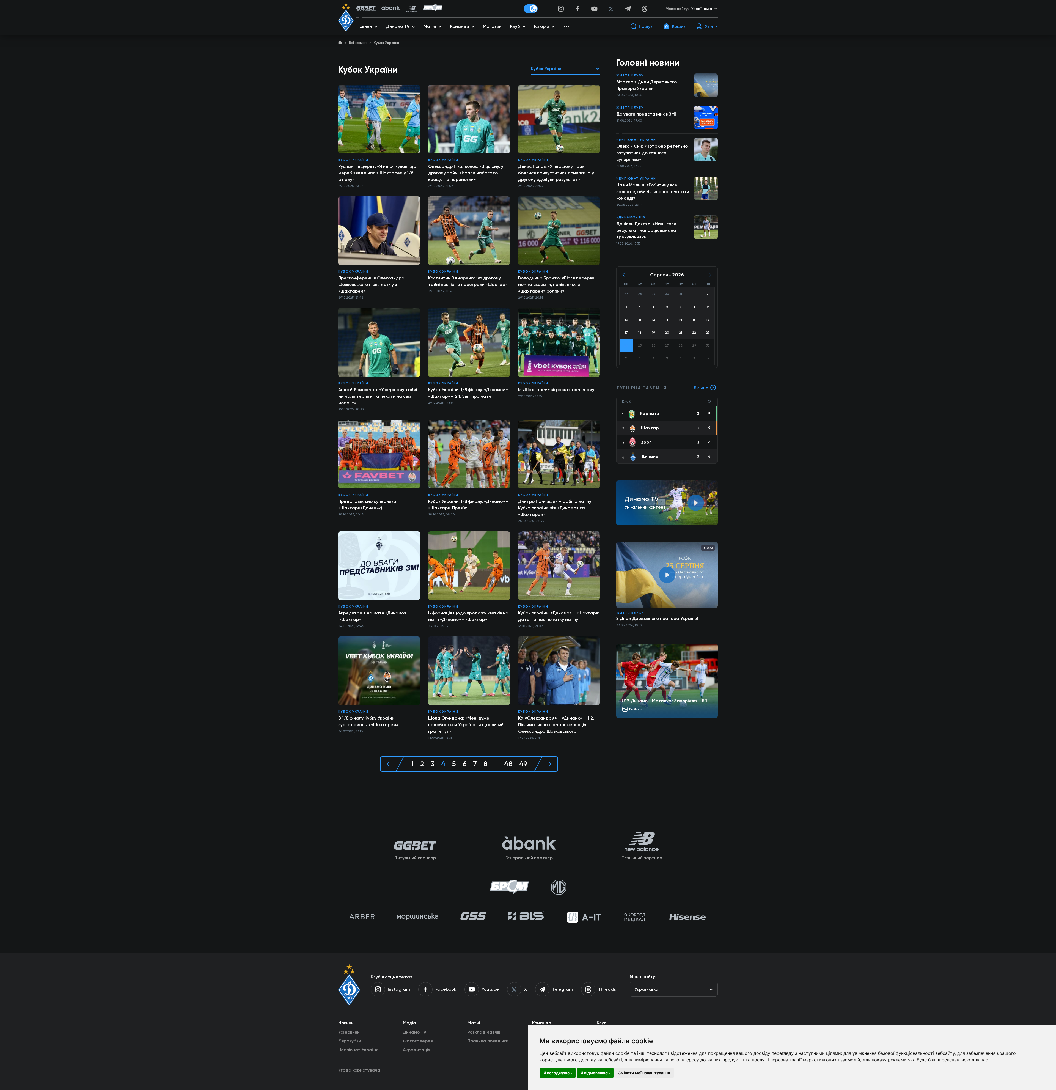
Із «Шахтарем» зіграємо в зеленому (556, 389)
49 (523, 764)
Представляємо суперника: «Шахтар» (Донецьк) (367, 504)
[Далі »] (546, 764)
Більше (701, 387)
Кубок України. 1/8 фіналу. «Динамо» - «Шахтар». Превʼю (468, 504)
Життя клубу (630, 75)
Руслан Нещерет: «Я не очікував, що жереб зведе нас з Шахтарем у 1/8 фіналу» (377, 173)
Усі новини (349, 1032)
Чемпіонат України (636, 140)
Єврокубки (349, 1041)
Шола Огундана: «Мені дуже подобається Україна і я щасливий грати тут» (466, 724)
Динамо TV (414, 1032)
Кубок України (353, 160)
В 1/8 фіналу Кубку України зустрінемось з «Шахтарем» (368, 721)
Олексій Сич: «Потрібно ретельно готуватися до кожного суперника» (652, 153)
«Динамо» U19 (631, 217)
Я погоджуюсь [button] (557, 1072)
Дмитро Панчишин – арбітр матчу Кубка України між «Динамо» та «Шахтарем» (554, 508)
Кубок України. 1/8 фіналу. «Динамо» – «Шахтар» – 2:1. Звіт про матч (468, 393)
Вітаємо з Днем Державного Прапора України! (646, 85)
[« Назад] (392, 764)
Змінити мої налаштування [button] (644, 1072)
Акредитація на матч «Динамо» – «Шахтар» (374, 616)
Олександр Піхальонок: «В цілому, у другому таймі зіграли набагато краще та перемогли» (465, 173)
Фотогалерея (418, 1041)
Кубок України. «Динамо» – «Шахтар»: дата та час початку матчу (558, 616)
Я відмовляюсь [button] (595, 1072)
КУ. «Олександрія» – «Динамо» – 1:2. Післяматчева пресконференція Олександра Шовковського (556, 724)
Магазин (492, 26)
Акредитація (416, 1049)
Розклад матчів (484, 1032)
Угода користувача (359, 1070)
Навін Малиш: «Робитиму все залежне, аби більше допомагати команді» (652, 191)
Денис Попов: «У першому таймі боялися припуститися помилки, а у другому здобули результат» (556, 173)
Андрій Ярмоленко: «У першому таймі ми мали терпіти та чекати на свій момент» (377, 396)
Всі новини (358, 43)
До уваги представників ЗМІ (646, 114)
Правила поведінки (488, 1041)
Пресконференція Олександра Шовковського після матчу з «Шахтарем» (371, 284)
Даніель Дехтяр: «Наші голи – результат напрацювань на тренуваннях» (648, 230)
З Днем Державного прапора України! (657, 618)
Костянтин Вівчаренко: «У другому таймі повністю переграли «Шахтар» (467, 281)
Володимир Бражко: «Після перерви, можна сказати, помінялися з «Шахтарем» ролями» (556, 284)
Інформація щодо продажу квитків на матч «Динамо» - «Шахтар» (468, 616)
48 (508, 764)
